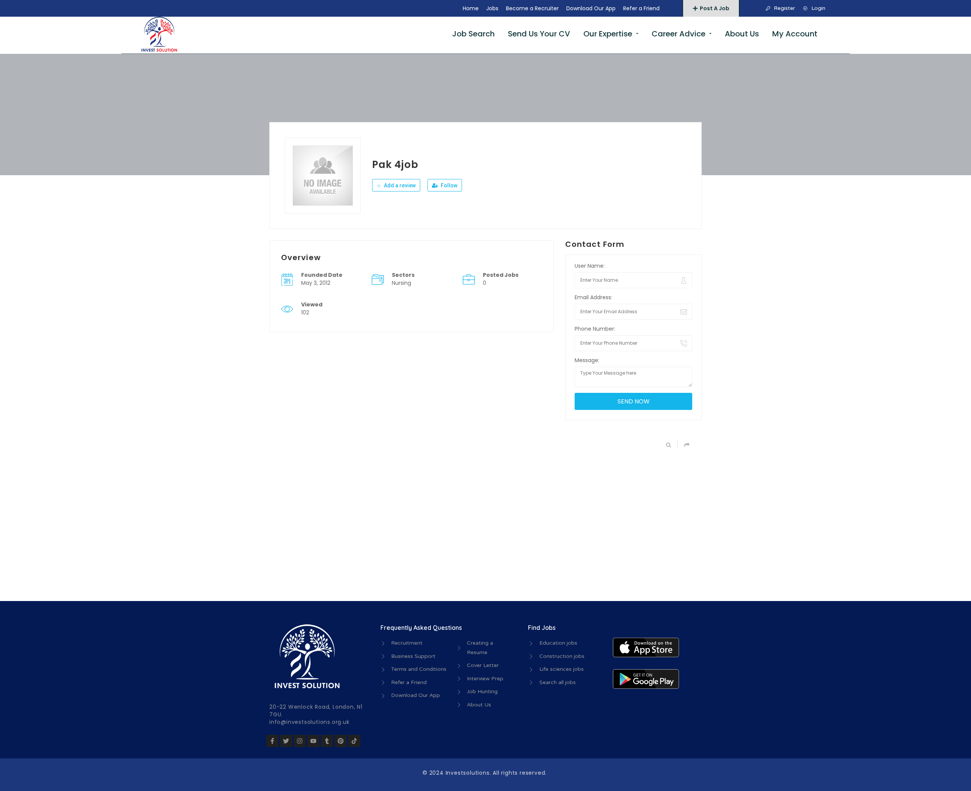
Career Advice (678, 33)
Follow (448, 185)
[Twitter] (286, 741)
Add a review (399, 185)
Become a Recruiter (532, 8)
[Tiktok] (354, 741)
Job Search (473, 33)
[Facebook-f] (272, 741)
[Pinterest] (341, 741)
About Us (742, 33)
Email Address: (593, 297)
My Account (794, 33)
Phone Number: (595, 329)
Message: (587, 360)
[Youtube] (313, 741)
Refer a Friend (641, 8)
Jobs (492, 8)
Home (471, 8)
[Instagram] (300, 741)
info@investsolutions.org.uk (309, 722)
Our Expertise (607, 33)
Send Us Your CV (539, 33)
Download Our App (591, 8)
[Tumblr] (327, 741)
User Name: (590, 266)
